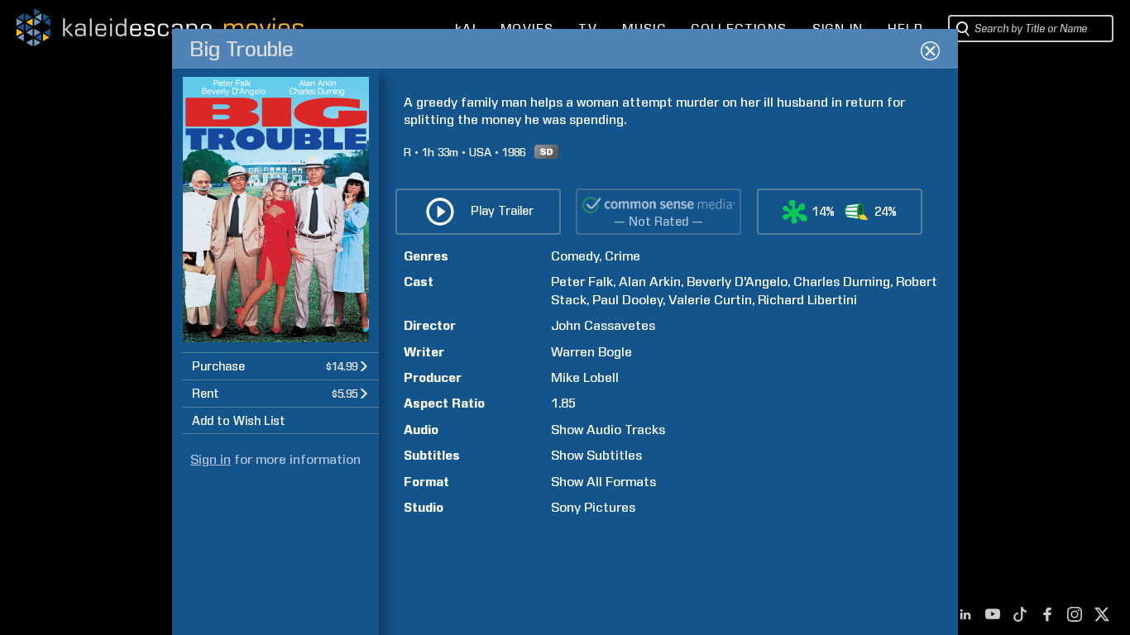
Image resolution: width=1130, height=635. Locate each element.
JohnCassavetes (603, 325)
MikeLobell (585, 377)
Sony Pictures (593, 507)
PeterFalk (582, 281)
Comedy (575, 256)
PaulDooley (627, 300)
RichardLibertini (807, 300)
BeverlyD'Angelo (737, 281)
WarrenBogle (591, 352)
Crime (622, 256)
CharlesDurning (841, 281)
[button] (280, 366)
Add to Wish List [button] (238, 420)
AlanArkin (650, 281)
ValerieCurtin (710, 300)
